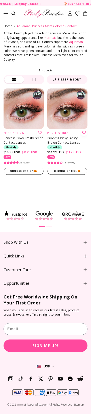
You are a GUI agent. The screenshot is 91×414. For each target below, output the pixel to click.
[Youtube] (60, 378)
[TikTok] (20, 378)
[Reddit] (80, 378)
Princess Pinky (14, 133)
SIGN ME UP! (45, 345)
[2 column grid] (14, 79)
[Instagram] (10, 378)
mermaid (50, 37)
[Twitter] (40, 378)
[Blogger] (70, 378)
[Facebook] (30, 378)
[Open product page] (24, 108)
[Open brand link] (15, 215)
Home (8, 26)
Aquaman (76, 42)
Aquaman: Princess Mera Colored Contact (47, 26)
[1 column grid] (34, 79)
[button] (6, 13)
